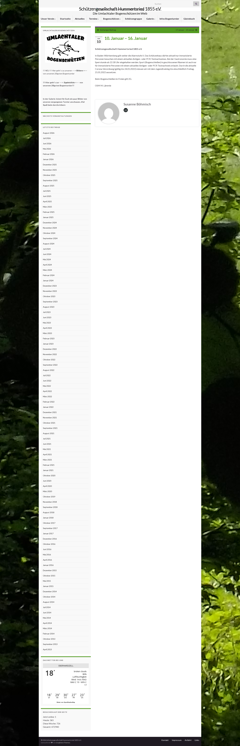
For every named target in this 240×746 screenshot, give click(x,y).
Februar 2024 (48, 275)
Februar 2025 (48, 212)
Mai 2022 (47, 386)
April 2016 (47, 560)
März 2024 (47, 270)
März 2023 (47, 333)
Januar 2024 (48, 280)
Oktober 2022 (49, 359)
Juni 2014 (47, 612)
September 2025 (50, 180)
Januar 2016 (48, 565)
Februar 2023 (48, 338)
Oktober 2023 (49, 296)
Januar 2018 (48, 517)
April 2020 (47, 486)
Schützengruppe (133, 18)
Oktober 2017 (49, 523)
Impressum (177, 740)
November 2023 (50, 291)
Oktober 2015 (49, 575)
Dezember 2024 (50, 222)
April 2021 (47, 454)
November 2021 (50, 417)
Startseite (65, 18)
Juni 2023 (47, 317)
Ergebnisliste (69, 82)
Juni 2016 (47, 549)
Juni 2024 (47, 254)
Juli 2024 (47, 249)
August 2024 (48, 243)
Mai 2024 (47, 259)
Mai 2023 (47, 322)
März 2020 (47, 491)
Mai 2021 (47, 449)
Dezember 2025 (50, 164)
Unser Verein (48, 18)
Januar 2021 (48, 470)
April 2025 (47, 201)
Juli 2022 (47, 375)
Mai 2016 (47, 554)
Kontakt (165, 740)
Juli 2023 (47, 312)
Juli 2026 (47, 138)
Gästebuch (189, 18)
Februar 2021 (48, 465)
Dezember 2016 (50, 539)
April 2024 (47, 265)
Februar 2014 (48, 633)
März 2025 (47, 207)
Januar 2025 (48, 217)
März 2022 (47, 396)
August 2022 (48, 370)
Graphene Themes (63, 743)
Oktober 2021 (49, 423)
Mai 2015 (47, 581)
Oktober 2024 (49, 233)
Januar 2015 (48, 586)
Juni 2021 (47, 444)
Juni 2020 (47, 481)
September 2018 (50, 507)
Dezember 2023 (50, 286)
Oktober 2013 (49, 639)
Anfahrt (188, 740)
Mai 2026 (47, 149)
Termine (93, 18)
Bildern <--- (82, 70)
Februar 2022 (48, 402)
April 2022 (47, 391)
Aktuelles (80, 18)
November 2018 (50, 502)
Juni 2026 (47, 143)
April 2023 (47, 328)
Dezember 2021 (50, 412)
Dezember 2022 (50, 349)
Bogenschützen (111, 18)
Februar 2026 (48, 154)
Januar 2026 (48, 159)
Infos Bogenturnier (169, 18)
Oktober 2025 (49, 175)
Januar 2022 (48, 407)
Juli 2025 (47, 191)
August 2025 (48, 185)
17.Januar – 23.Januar (185, 30)
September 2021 (50, 428)
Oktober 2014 (49, 597)
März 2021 (47, 460)
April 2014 (47, 623)
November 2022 (50, 354)
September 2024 (50, 238)
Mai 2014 (47, 618)
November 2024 (50, 228)
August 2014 (48, 602)
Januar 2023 (48, 344)
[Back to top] (233, 739)
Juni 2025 (47, 196)
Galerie (150, 18)
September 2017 (50, 528)
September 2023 (50, 301)
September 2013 (50, 644)
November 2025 (50, 170)
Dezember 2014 (50, 591)
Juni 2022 (47, 380)
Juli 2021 (47, 438)
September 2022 (50, 365)
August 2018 (48, 512)
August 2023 (48, 307)
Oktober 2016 (49, 544)
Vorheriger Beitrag (108, 30)
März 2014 (47, 628)
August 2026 (48, 133)
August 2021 (48, 433)
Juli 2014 (47, 607)
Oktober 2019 (49, 496)
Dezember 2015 (50, 570)
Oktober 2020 (49, 475)
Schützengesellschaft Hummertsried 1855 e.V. (120, 9)
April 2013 (47, 649)
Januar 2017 (48, 533)
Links (197, 740)
